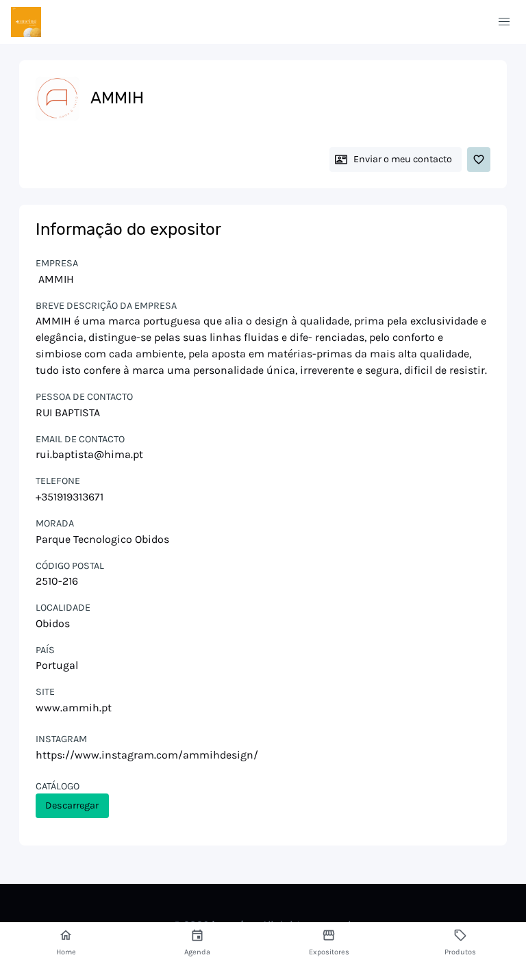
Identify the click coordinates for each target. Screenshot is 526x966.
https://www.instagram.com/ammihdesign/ (147, 754)
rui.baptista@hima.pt (89, 454)
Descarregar (72, 805)
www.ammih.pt (74, 707)
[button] (504, 22)
